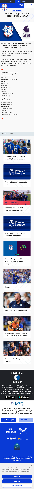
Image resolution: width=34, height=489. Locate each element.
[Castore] (23, 430)
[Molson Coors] (23, 439)
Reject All (17, 481)
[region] (17, 476)
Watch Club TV (26, 419)
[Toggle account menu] (31, 5)
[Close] (31, 466)
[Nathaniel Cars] (11, 438)
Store (24, 1)
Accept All (17, 476)
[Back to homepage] (4, 7)
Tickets (10, 1)
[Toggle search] (26, 5)
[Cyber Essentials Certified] (17, 446)
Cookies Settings (17, 485)
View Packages (8, 419)
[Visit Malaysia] (11, 430)
